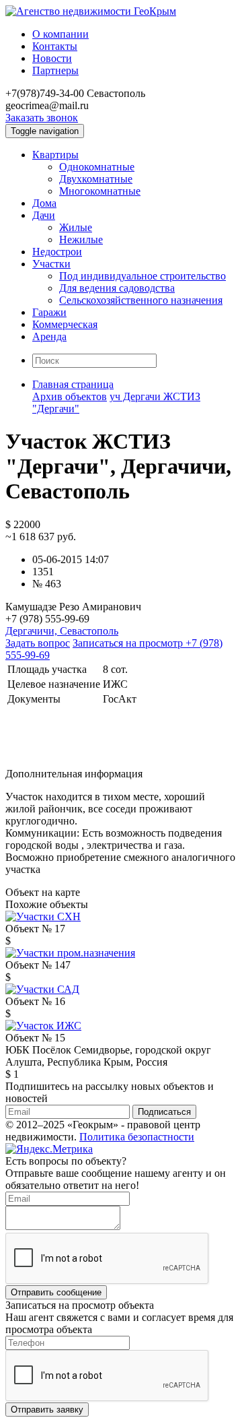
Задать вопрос (37, 643)
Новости (52, 58)
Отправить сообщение (56, 1292)
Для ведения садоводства (117, 288)
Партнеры (55, 70)
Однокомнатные (96, 166)
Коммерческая (64, 324)
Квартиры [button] (55, 154)
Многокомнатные (99, 191)
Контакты (54, 46)
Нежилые (81, 239)
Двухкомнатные (95, 179)
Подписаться (164, 1112)
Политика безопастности (136, 1136)
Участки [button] (51, 263)
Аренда (49, 336)
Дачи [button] (43, 215)
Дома (44, 203)
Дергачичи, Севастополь (61, 631)
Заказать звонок (41, 117)
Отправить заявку (47, 1409)
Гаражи (49, 312)
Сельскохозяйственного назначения (141, 300)
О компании (60, 34)
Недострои (57, 251)
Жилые (75, 227)
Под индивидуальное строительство (142, 276)
